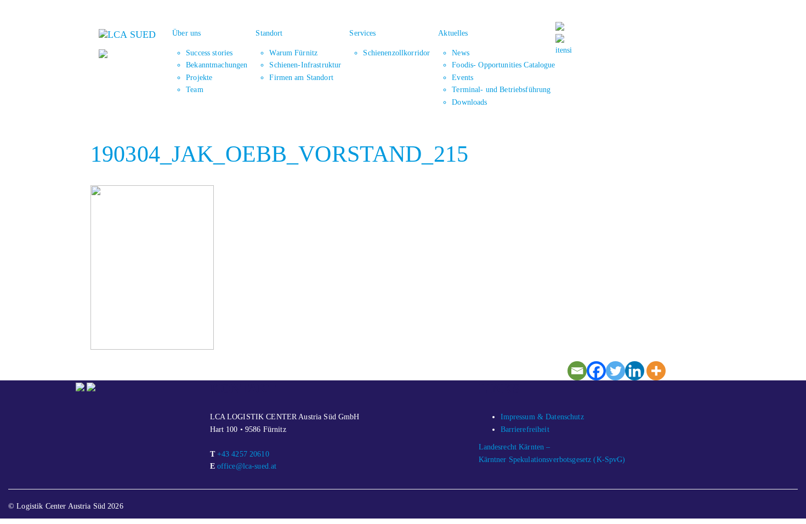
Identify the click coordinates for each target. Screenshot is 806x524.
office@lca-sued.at (247, 466)
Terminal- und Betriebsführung (501, 90)
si (569, 50)
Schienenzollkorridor (396, 53)
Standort (269, 33)
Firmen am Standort (301, 77)
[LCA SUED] (127, 33)
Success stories (209, 53)
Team (194, 90)
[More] (656, 370)
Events (462, 77)
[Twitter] (615, 370)
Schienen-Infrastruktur (305, 65)
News (460, 53)
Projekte (199, 77)
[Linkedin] (634, 370)
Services (362, 33)
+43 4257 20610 (243, 454)
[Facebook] (596, 370)
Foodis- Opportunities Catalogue (503, 65)
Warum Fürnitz (293, 53)
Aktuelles (453, 33)
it (557, 50)
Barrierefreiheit (525, 429)
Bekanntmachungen (216, 65)
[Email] (577, 370)
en (563, 50)
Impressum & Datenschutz (542, 417)
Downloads (469, 102)
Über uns (186, 33)
